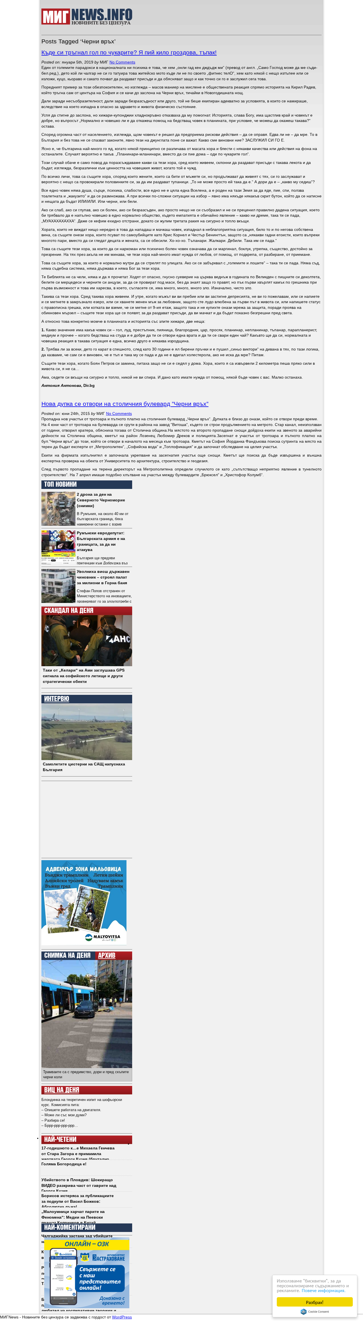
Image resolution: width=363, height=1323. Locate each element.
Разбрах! (315, 1301)
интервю (56, 699)
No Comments (122, 62)
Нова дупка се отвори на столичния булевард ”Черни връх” (124, 403)
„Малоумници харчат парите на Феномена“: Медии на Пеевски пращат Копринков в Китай (73, 1217)
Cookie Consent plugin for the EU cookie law (315, 1312)
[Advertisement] (230, 17)
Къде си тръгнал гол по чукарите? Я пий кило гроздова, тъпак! (129, 52)
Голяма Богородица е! (63, 1164)
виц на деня (61, 1090)
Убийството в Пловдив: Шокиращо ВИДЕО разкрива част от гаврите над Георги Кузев (78, 1185)
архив (106, 956)
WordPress (122, 1317)
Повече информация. (324, 1290)
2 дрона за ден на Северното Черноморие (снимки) (101, 500)
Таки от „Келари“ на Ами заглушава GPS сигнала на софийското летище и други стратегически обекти (83, 675)
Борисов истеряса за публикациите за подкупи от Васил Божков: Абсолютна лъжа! (77, 1201)
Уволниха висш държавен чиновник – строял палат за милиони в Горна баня (103, 577)
